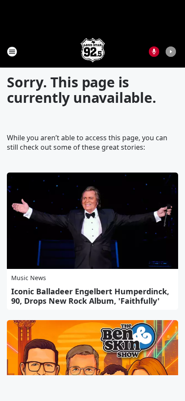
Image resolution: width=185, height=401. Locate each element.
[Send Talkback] (154, 51)
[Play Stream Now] (171, 51)
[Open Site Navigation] (12, 51)
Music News (28, 278)
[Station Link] (92, 51)
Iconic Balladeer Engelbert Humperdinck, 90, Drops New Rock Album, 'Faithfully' (90, 296)
